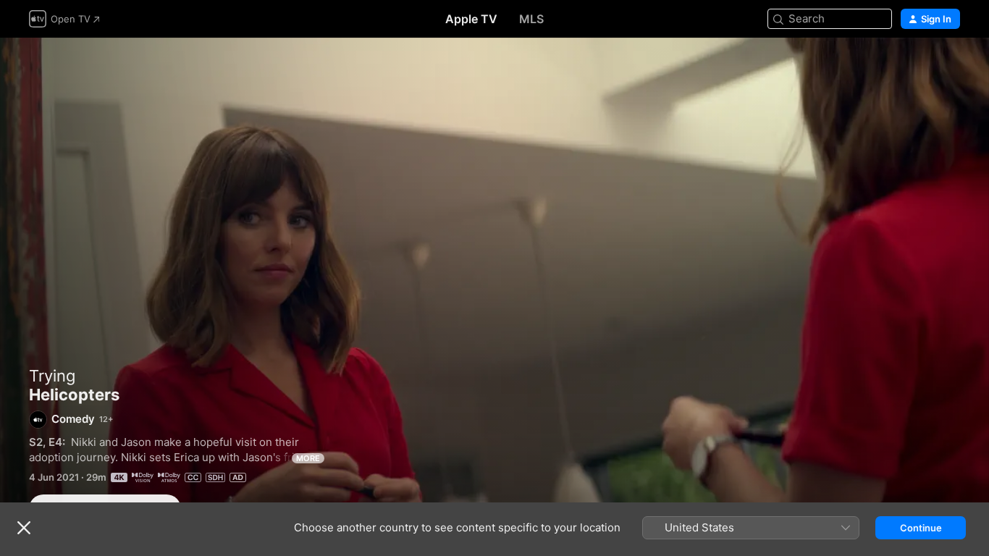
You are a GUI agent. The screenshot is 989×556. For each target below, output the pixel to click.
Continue (921, 528)
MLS (531, 19)
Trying (52, 375)
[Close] (23, 527)
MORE (308, 458)
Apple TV (471, 19)
